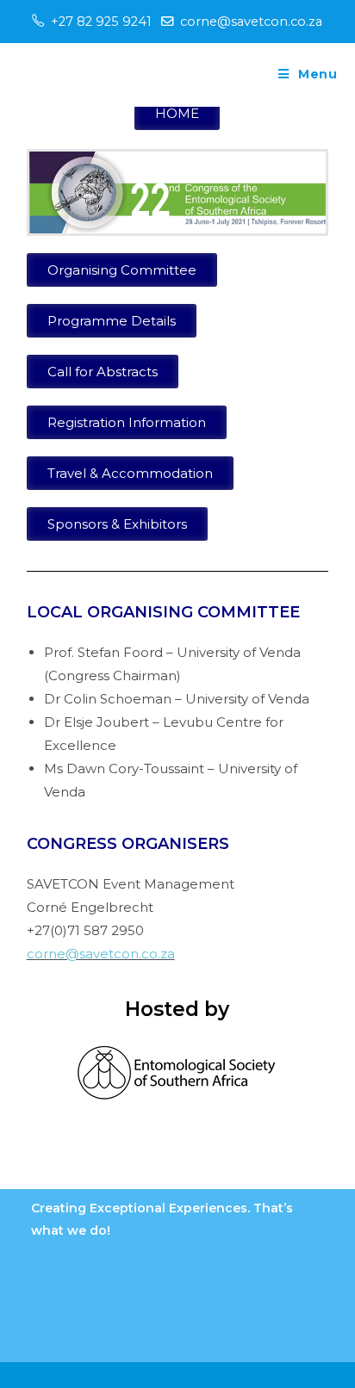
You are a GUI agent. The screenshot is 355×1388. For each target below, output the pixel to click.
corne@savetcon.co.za (251, 21)
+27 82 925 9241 (101, 21)
